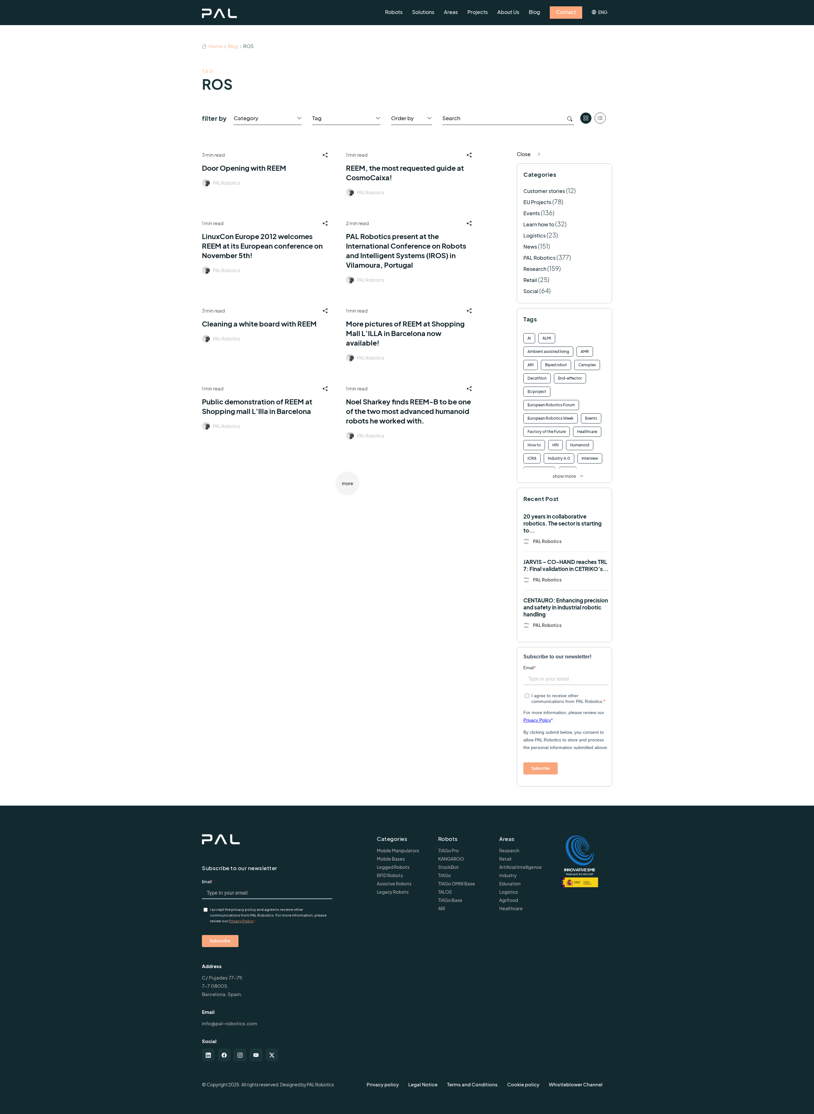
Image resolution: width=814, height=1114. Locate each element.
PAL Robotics (226, 183)
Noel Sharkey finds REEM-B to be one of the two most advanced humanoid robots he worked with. (408, 411)
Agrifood (508, 900)
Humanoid (579, 445)
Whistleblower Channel (576, 1084)
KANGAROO (451, 859)
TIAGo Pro (448, 850)
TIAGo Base (450, 900)
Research (534, 268)
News (530, 246)
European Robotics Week (551, 418)
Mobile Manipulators (398, 850)
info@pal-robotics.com (229, 1023)
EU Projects (537, 202)
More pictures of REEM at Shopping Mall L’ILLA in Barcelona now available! (405, 333)
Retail (530, 280)
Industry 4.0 (559, 458)
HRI (555, 445)
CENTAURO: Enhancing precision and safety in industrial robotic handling (565, 607)
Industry (508, 875)
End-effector (570, 378)
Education (510, 883)
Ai (529, 338)
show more (564, 476)
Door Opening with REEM (244, 167)
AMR (585, 351)
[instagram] (240, 1055)
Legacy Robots (393, 892)
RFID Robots (390, 875)
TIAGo (444, 875)
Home (215, 46)
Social (530, 291)
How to (534, 445)
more (347, 483)
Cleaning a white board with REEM (259, 323)
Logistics (534, 235)
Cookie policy (523, 1084)
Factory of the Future (547, 431)
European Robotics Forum (551, 404)
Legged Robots (393, 867)
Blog (233, 46)
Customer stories (544, 191)
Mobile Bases (391, 859)
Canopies (587, 364)
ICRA (532, 458)
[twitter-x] (272, 1055)
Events (531, 213)
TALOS (445, 892)
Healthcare (587, 431)
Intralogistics (539, 471)
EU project (537, 391)
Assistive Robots (394, 883)
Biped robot (556, 364)
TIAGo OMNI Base (456, 883)
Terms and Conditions (472, 1084)
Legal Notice (423, 1084)
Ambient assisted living (548, 351)
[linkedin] (208, 1055)
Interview (590, 458)
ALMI (546, 338)
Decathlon (537, 378)
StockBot (448, 867)
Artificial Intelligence (520, 867)
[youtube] (256, 1055)
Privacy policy (383, 1084)
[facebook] (224, 1055)
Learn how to (538, 224)
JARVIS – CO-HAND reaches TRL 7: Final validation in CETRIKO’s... (566, 565)
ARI (531, 364)
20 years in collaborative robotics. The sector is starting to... (562, 523)
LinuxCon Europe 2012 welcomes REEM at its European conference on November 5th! (262, 246)
